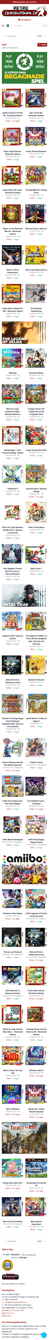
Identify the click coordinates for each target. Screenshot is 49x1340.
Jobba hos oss (8, 1313)
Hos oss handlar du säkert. (13, 1284)
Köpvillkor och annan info (13, 1310)
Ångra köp (6, 1315)
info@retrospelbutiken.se (16, 1302)
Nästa (39, 36)
